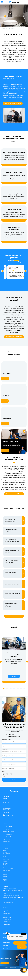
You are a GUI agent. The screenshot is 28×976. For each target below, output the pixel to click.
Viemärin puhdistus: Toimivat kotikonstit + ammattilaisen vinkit (13, 901)
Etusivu (3, 28)
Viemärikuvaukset (10, 833)
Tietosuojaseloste (8, 843)
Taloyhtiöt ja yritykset (9, 831)
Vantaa (20, 489)
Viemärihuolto (9, 829)
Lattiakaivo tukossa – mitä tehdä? (11, 893)
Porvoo (16, 489)
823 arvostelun (9, 262)
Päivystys (6, 910)
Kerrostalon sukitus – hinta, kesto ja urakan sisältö (13, 891)
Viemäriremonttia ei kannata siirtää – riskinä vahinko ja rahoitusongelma (14, 898)
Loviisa (24, 489)
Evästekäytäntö (7, 924)
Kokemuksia (7, 839)
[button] (2, 2)
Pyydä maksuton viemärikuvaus (13, 103)
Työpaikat (6, 838)
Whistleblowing (7, 921)
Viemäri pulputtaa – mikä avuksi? (11, 895)
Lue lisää (14, 676)
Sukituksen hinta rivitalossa (10, 888)
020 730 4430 (6, 802)
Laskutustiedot (6, 812)
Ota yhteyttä (7, 841)
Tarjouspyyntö (7, 911)
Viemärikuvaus (9, 826)
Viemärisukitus (9, 828)
